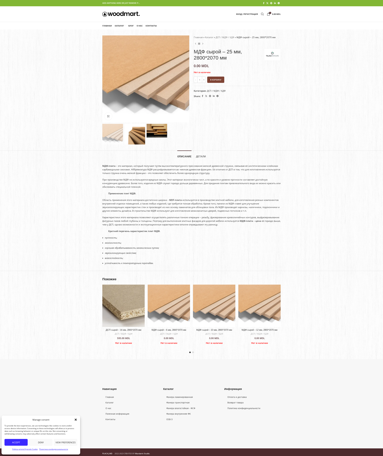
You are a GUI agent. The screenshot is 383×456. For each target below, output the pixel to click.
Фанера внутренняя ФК (178, 413)
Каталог (209, 37)
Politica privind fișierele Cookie (25, 449)
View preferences (66, 442)
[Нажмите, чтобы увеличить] (108, 116)
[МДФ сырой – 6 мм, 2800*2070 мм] (169, 306)
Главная (198, 37)
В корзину (215, 79)
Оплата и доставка (237, 397)
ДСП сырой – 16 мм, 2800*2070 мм (123, 330)
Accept (16, 442)
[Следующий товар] (203, 44)
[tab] (184, 155)
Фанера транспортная (178, 402)
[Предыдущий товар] (195, 44)
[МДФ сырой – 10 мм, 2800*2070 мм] (214, 306)
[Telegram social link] (279, 3)
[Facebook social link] (263, 3)
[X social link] (267, 3)
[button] (75, 419)
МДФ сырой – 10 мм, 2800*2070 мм (214, 330)
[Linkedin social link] (275, 3)
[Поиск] (262, 14)
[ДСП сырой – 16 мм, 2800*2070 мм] (123, 306)
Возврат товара (235, 402)
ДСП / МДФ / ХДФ (225, 37)
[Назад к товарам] (199, 44)
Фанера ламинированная (179, 397)
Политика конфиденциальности (53, 449)
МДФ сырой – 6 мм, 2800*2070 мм (169, 330)
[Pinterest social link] (271, 3)
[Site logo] (121, 13)
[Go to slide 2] (193, 352)
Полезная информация (117, 413)
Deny (41, 442)
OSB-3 (169, 419)
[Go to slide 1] (190, 352)
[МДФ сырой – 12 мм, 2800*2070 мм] (259, 306)
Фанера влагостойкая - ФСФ (180, 408)
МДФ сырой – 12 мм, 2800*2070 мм (259, 330)
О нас (108, 408)
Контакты (110, 419)
